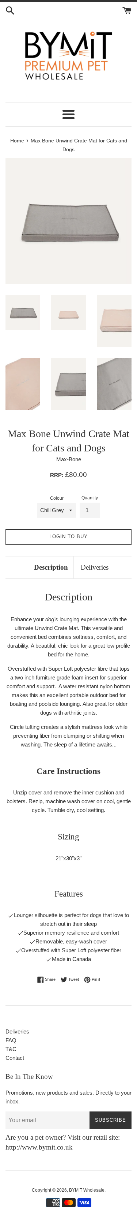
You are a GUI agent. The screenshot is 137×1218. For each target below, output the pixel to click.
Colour (57, 498)
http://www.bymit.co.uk (39, 1147)
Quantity (89, 497)
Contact (14, 1058)
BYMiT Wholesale (86, 1190)
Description (51, 567)
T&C (10, 1049)
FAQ (10, 1040)
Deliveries (95, 567)
